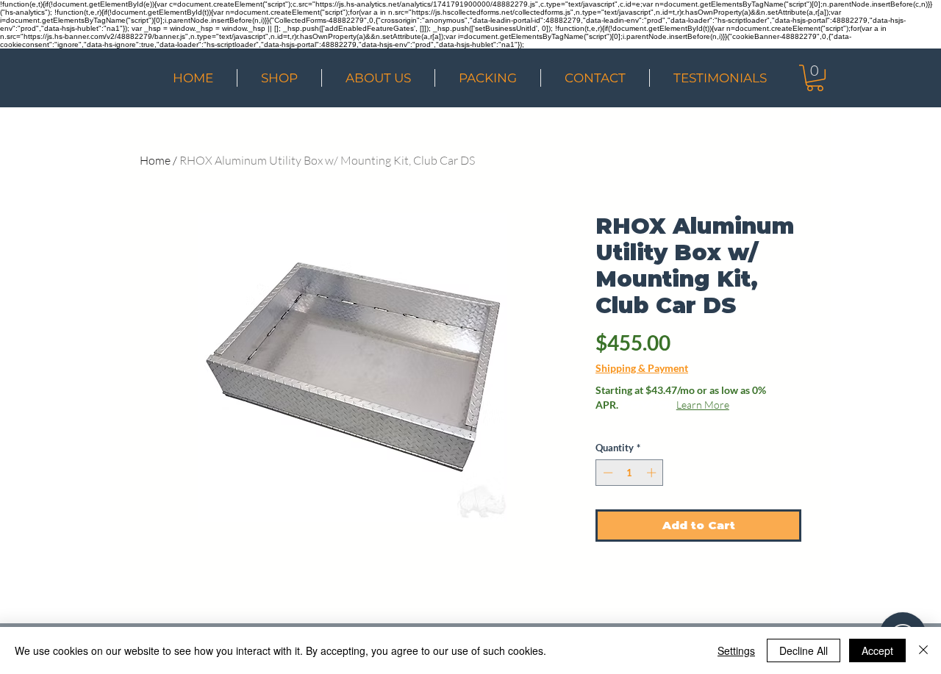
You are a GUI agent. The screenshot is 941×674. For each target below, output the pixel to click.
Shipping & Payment (641, 368)
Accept (877, 650)
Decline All (803, 650)
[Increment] (653, 472)
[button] (815, 78)
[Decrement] (606, 472)
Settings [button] (736, 650)
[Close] (923, 650)
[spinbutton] (629, 472)
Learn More (702, 404)
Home (155, 160)
